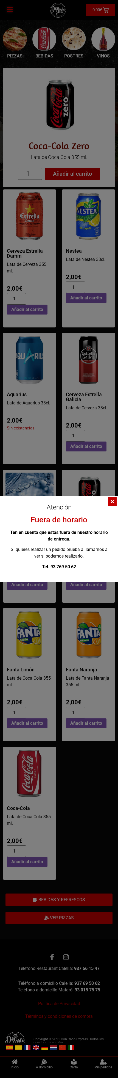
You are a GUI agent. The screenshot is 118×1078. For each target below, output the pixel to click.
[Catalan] (18, 1047)
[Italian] (71, 1047)
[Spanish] (9, 1047)
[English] (36, 1047)
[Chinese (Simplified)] (62, 1047)
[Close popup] (112, 501)
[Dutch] (53, 1047)
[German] (45, 1047)
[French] (27, 1047)
